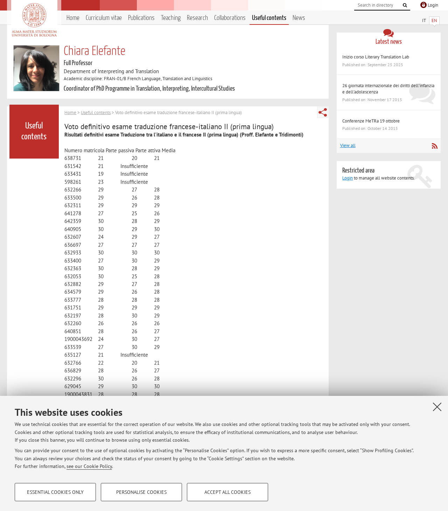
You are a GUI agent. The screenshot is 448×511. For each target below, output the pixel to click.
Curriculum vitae (104, 18)
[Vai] (405, 5)
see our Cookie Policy (89, 466)
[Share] (322, 112)
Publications (141, 18)
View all (348, 145)
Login (347, 178)
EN (434, 20)
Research (197, 18)
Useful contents (269, 18)
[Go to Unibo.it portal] (34, 20)
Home (72, 18)
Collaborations (230, 18)
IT (424, 20)
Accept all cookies (227, 492)
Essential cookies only (55, 492)
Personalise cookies (141, 492)
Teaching (171, 18)
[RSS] (434, 145)
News (299, 18)
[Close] (437, 406)
